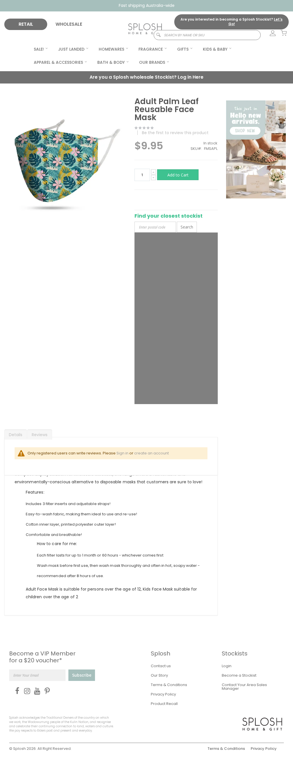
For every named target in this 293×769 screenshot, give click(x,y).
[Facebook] (16, 691)
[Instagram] (26, 691)
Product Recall (164, 703)
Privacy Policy (163, 694)
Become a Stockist (239, 675)
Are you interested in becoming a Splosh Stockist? (231, 22)
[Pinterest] (46, 691)
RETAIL (26, 24)
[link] (270, 33)
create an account (151, 453)
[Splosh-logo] (145, 29)
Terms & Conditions (169, 684)
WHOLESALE (69, 24)
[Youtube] (36, 691)
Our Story (159, 675)
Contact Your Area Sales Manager (244, 686)
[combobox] (207, 35)
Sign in (122, 453)
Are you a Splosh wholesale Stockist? (146, 77)
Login (226, 666)
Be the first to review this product (175, 132)
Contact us (161, 666)
